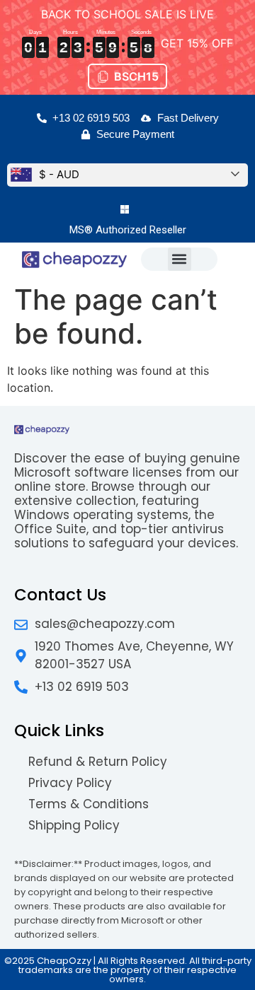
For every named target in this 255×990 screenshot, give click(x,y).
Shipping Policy (74, 825)
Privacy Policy (70, 782)
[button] (179, 259)
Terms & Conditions (88, 804)
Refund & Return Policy (97, 761)
